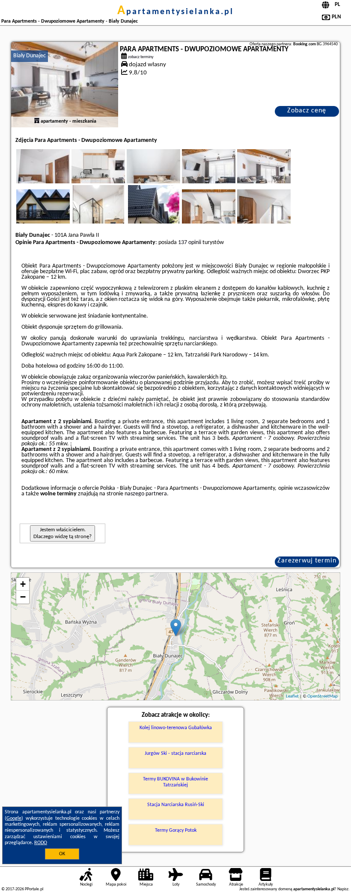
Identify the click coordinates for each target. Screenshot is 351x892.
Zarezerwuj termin (306, 560)
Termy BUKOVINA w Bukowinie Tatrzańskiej (175, 782)
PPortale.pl (34, 889)
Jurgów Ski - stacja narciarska (175, 753)
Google (13, 818)
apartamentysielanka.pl (175, 12)
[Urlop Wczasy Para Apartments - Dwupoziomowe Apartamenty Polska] (54, 175)
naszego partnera (146, 494)
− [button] (23, 597)
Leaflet (292, 696)
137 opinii (189, 242)
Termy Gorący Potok (175, 830)
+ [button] (23, 584)
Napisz (342, 889)
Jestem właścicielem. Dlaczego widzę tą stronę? (62, 533)
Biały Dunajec (29, 56)
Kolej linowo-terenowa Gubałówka (176, 727)
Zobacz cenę (306, 110)
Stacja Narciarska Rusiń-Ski (175, 804)
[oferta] (36, 121)
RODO (40, 842)
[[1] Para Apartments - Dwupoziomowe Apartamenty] (64, 84)
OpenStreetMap (322, 696)
